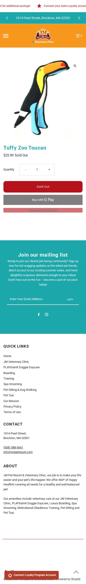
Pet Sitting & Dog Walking (19, 389)
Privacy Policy (12, 406)
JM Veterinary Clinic (16, 361)
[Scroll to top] (76, 572)
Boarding (9, 373)
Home (7, 356)
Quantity (8, 169)
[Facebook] (39, 315)
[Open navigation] (15, 36)
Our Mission (11, 401)
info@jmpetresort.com (18, 452)
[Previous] (7, 17)
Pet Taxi (8, 395)
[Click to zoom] (75, 66)
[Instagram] (46, 315)
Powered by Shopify (68, 579)
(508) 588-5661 (13, 447)
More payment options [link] (43, 210)
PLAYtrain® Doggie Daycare (21, 367)
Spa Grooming (12, 384)
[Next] (78, 17)
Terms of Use (12, 412)
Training (8, 378)
